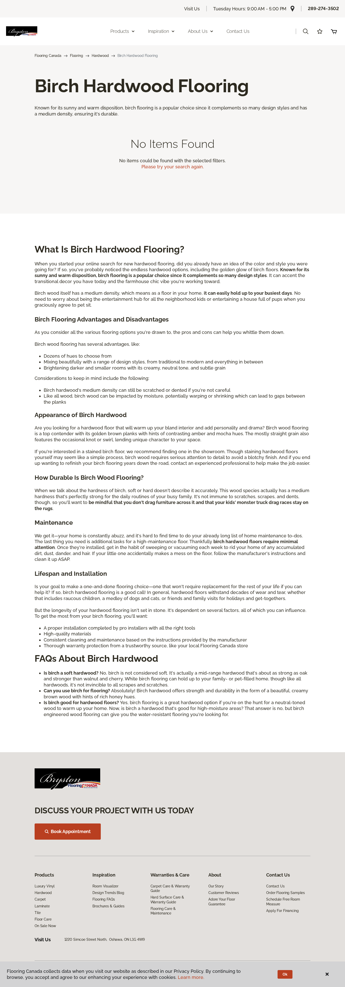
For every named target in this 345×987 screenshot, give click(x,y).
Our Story (216, 886)
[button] (306, 31)
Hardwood (100, 56)
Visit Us (192, 8)
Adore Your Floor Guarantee (221, 901)
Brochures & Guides (108, 906)
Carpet (40, 899)
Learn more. (191, 977)
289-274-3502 (323, 8)
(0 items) (334, 31)
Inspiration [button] (158, 31)
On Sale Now (45, 926)
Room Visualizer (105, 886)
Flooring (76, 56)
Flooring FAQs (103, 899)
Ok (285, 974)
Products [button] (119, 31)
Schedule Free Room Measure (283, 901)
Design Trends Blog (108, 893)
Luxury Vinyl (45, 886)
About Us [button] (198, 31)
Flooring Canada (48, 56)
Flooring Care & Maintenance (163, 911)
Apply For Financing (282, 911)
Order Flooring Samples (285, 893)
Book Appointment (71, 831)
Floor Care (43, 919)
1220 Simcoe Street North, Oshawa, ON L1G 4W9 (104, 939)
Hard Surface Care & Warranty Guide (167, 899)
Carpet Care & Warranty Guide (170, 888)
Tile (37, 913)
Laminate (42, 906)
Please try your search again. (172, 166)
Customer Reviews (223, 893)
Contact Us (238, 31)
